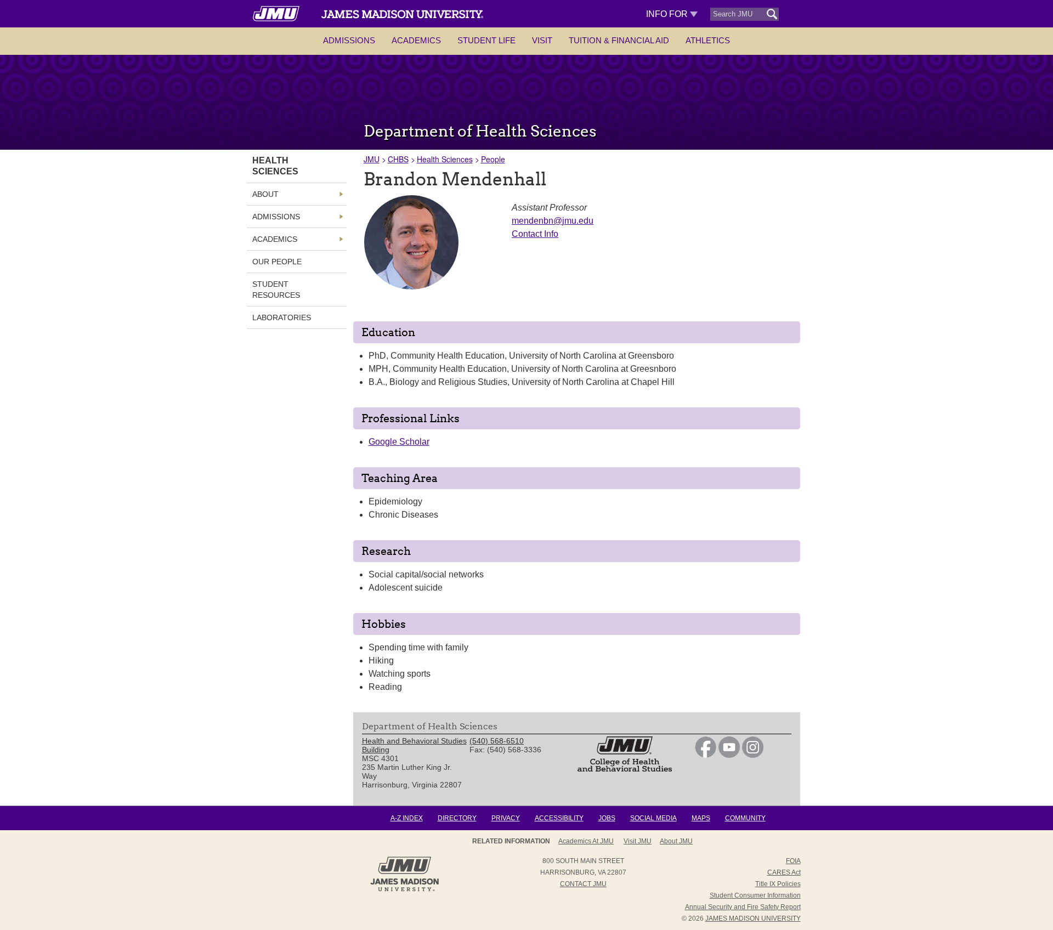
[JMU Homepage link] (404, 890)
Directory (457, 818)
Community (745, 818)
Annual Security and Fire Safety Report (743, 907)
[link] (705, 755)
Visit (542, 40)
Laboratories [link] (281, 317)
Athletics (708, 40)
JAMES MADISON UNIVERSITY (753, 918)
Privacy (505, 818)
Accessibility (559, 818)
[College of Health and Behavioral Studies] (625, 768)
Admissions (349, 40)
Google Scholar (399, 441)
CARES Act (784, 872)
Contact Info (535, 234)
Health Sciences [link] (275, 166)
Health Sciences (445, 159)
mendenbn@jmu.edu (552, 220)
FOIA (793, 861)
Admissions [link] (276, 216)
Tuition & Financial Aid (619, 40)
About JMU (676, 841)
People (493, 159)
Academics (416, 40)
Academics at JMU (586, 841)
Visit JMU (638, 841)
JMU (372, 159)
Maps (701, 818)
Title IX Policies (778, 884)
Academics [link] (274, 239)
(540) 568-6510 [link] (496, 740)
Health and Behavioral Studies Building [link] (414, 745)
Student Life (486, 40)
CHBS (398, 159)
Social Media (653, 818)
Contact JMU (583, 884)
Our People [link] (277, 261)
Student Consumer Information (755, 895)
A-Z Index (406, 818)
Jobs (606, 818)
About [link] (265, 194)
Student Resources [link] (276, 289)
